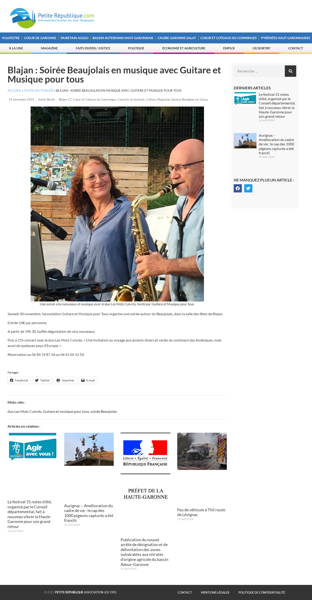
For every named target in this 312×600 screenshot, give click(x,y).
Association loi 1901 (86, 592)
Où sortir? (261, 48)
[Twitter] (248, 188)
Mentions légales (215, 592)
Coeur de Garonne (40, 38)
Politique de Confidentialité (261, 592)
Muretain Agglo (74, 38)
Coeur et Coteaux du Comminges (228, 38)
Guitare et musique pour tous (66, 411)
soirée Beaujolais (103, 411)
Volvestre (11, 38)
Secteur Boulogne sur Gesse (189, 99)
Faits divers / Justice (93, 48)
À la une (16, 48)
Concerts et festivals (131, 99)
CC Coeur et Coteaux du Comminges (92, 99)
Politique (136, 48)
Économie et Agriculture (183, 48)
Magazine (49, 48)
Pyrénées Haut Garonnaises (285, 38)
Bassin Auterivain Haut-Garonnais (123, 38)
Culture (151, 99)
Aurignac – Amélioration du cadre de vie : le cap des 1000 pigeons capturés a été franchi (88, 513)
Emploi (229, 48)
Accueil (14, 90)
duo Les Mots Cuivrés (25, 411)
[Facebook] (238, 188)
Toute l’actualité (38, 90)
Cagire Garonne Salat (177, 38)
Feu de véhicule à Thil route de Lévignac (201, 512)
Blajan (63, 99)
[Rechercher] (290, 71)
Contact (295, 48)
